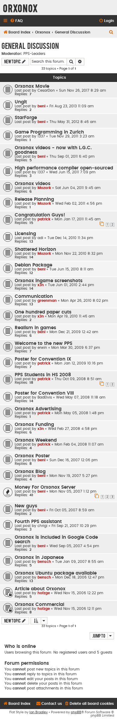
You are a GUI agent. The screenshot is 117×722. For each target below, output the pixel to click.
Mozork (44, 188)
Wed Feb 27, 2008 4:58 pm (72, 428)
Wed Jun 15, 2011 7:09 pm (72, 172)
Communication (34, 296)
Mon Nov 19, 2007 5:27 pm (73, 476)
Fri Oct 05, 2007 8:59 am (72, 510)
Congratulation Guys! (40, 215)
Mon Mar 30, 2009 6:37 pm (75, 347)
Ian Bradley (38, 712)
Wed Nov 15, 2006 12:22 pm (78, 593)
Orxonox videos (32, 183)
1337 (41, 136)
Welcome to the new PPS (43, 343)
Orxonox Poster (32, 456)
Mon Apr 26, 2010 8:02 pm (84, 300)
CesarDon (46, 90)
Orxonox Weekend (36, 440)
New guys (26, 506)
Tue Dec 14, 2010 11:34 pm (70, 238)
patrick (44, 219)
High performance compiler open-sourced (64, 168)
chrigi (42, 526)
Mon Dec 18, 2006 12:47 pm (79, 577)
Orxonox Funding (34, 424)
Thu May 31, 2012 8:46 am (73, 122)
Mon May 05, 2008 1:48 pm (79, 413)
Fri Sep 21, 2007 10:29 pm (74, 526)
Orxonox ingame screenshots (48, 281)
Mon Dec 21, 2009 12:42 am (74, 332)
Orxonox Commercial (39, 604)
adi (40, 238)
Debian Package (33, 265)
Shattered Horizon (35, 249)
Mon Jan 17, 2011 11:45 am (77, 219)
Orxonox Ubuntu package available (56, 573)
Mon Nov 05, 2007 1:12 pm (73, 491)
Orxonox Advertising (38, 409)
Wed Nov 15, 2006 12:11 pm (77, 608)
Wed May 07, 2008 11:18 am (80, 397)
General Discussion (30, 45)
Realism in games (35, 328)
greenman (47, 300)
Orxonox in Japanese (39, 557)
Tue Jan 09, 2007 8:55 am (79, 561)
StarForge (26, 117)
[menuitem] (16, 21)
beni (41, 106)
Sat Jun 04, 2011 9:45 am (77, 188)
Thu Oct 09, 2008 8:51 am (78, 379)
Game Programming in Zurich (49, 132)
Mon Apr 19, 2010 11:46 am (71, 316)
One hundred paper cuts (43, 312)
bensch (44, 561)
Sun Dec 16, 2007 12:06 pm (74, 460)
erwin (42, 347)
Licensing (25, 234)
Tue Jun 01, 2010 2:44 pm (71, 285)
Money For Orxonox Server (45, 487)
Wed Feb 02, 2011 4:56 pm (78, 203)
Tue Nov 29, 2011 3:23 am (71, 136)
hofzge (44, 593)
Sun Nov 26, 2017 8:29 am (82, 90)
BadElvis (45, 397)
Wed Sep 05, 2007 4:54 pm (74, 546)
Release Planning (34, 199)
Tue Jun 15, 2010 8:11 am (71, 269)
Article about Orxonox (40, 589)
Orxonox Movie (32, 86)
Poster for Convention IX (43, 359)
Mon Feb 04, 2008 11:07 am (79, 444)
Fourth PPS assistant (38, 521)
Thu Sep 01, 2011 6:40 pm (72, 156)
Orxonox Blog (30, 471)
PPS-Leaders (34, 53)
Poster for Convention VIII (44, 393)
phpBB (76, 712)
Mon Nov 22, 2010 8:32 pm (79, 253)
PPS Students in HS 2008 (43, 375)
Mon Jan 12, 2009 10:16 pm (79, 363)
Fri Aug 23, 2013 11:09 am (72, 106)
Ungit (21, 102)
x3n (41, 285)
